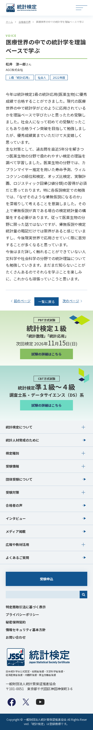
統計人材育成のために (22, 440)
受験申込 (46, 579)
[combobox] (43, 594)
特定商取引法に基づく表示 (26, 606)
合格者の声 (14, 505)
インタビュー (16, 518)
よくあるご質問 (17, 557)
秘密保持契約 (16, 622)
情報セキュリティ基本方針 (26, 629)
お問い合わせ (16, 637)
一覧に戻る (46, 301)
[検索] (83, 594)
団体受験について (19, 479)
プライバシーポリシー (22, 614)
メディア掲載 (16, 531)
